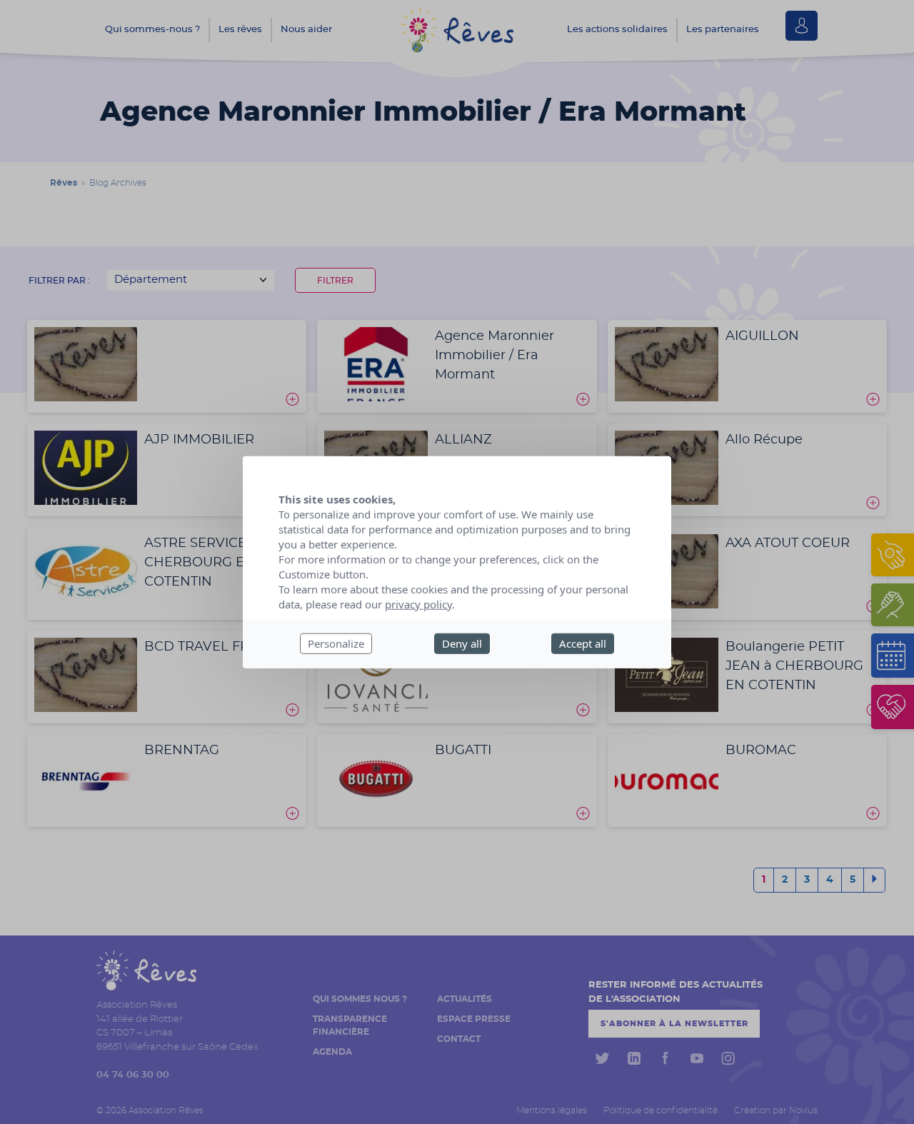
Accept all (582, 643)
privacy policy (418, 604)
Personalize (336, 643)
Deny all (462, 643)
